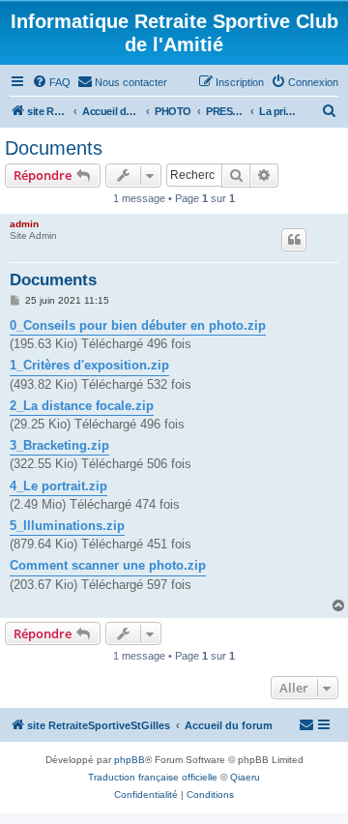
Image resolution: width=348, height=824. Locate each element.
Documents (53, 148)
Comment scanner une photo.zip (108, 565)
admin (24, 224)
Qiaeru (245, 777)
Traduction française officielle (153, 777)
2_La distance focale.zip (82, 405)
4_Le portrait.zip (58, 486)
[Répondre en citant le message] (293, 239)
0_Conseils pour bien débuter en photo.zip (138, 325)
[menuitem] (51, 82)
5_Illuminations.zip (67, 525)
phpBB (129, 759)
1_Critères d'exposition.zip (89, 365)
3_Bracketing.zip (59, 445)
